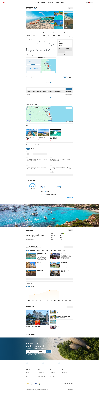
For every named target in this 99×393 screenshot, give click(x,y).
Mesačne (70, 77)
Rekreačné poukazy (52, 375)
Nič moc (28, 154)
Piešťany (53, 335)
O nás (27, 371)
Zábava (64, 250)
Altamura (39, 262)
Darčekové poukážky (41, 372)
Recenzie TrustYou (33, 71)
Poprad (60, 335)
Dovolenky (42, 2)
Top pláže (38, 250)
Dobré (28, 153)
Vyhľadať (65, 54)
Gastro (47, 250)
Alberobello (63, 253)
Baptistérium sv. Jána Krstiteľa (65, 271)
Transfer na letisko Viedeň (41, 376)
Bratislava (41, 335)
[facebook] (65, 383)
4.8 (35, 8)
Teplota (28, 286)
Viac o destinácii (28, 241)
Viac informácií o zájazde (41, 57)
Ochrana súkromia (52, 372)
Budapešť (34, 335)
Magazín (27, 375)
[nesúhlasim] (29, 162)
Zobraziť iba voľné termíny (68, 94)
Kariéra (27, 373)
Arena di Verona (40, 270)
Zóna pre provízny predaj (65, 371)
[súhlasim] (27, 162)
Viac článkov (70, 307)
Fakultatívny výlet (32, 250)
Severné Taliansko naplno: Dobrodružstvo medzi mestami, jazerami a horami (64, 321)
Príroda (55, 250)
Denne (65, 77)
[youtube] (72, 383)
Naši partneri (64, 375)
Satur (62, 2)
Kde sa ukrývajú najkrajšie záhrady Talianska (63, 316)
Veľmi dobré (28, 152)
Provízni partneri (64, 372)
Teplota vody (33, 286)
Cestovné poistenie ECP (41, 371)
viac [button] (55, 169)
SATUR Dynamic (52, 376)
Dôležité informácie (52, 371)
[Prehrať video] (55, 132)
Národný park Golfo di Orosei (42, 254)
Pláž (41, 194)
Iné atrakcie (59, 250)
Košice (47, 335)
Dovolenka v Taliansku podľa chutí (33, 326)
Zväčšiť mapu (69, 107)
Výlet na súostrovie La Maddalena (53, 139)
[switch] (63, 94)
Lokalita (42, 191)
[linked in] (67, 383)
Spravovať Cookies (70, 389)
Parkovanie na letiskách (41, 373)
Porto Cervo (40, 138)
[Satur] (4, 2)
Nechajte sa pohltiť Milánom (60, 326)
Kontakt (27, 376)
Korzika (27, 138)
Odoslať (48, 351)
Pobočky (27, 372)
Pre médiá (63, 373)
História (43, 250)
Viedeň (28, 335)
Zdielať (71, 8)
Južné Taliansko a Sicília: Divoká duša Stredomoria (64, 311)
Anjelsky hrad (64, 262)
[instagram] (69, 383)
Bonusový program (52, 373)
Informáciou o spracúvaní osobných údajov (32, 354)
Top (27, 250)
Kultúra (51, 250)
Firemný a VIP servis (41, 375)
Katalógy (51, 377)
